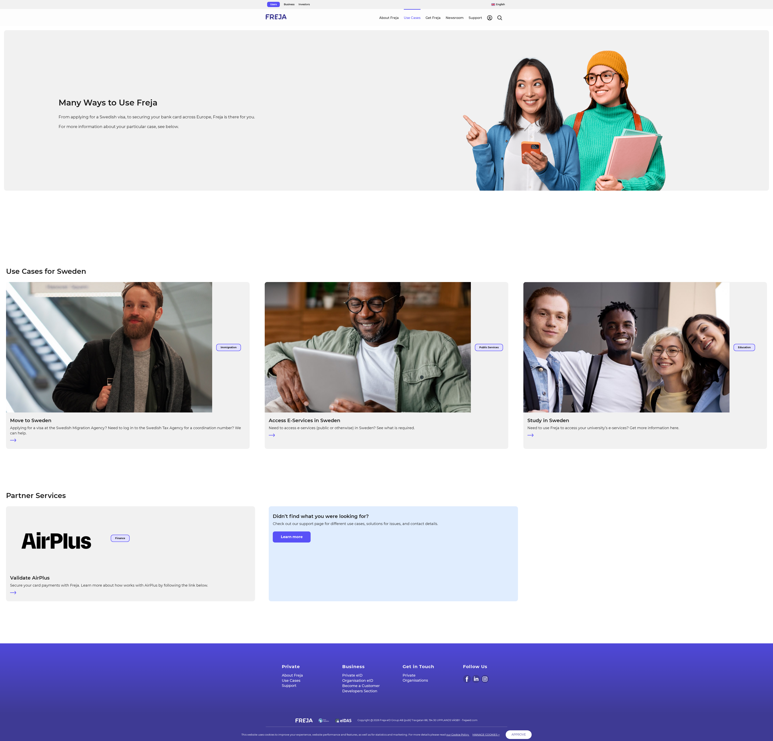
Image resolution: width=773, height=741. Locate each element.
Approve (519, 734)
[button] (499, 17)
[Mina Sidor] (489, 17)
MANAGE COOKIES (485, 734)
